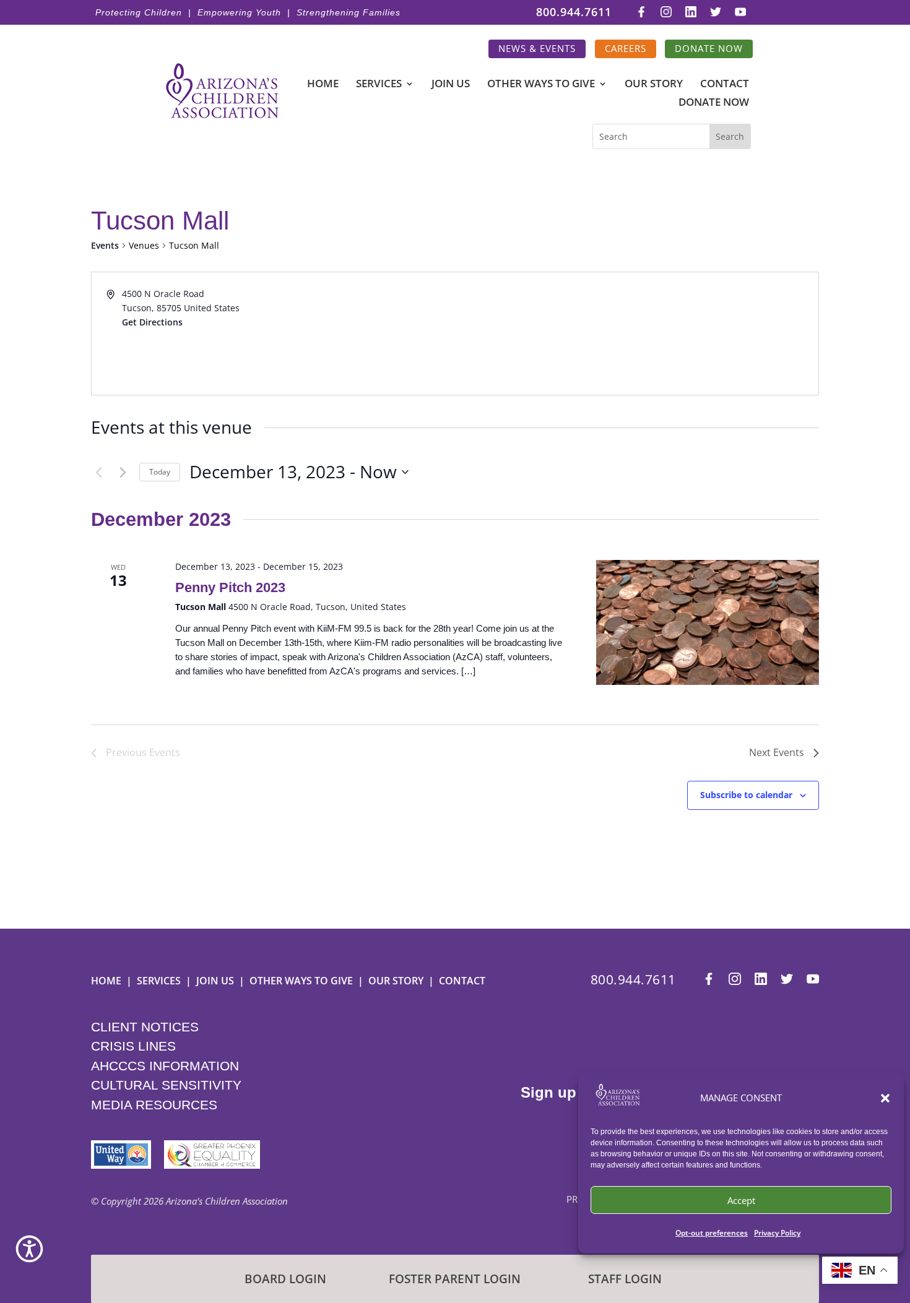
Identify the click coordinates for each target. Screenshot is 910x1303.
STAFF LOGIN (625, 1279)
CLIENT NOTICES (145, 1027)
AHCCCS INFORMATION (165, 1066)
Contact (724, 84)
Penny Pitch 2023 (230, 587)
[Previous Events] (98, 472)
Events (105, 245)
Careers (625, 48)
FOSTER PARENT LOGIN (455, 1279)
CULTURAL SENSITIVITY (166, 1085)
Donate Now (709, 48)
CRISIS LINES (133, 1046)
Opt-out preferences (711, 1233)
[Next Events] (122, 472)
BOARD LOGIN (285, 1279)
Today (159, 472)
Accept (741, 1200)
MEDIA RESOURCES (154, 1105)
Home (323, 84)
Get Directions (152, 322)
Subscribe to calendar (746, 795)
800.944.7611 (574, 12)
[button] (885, 1098)
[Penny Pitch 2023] (707, 623)
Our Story (654, 84)
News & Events (537, 48)
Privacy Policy (777, 1233)
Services (379, 84)
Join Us (450, 84)
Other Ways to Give (541, 84)
